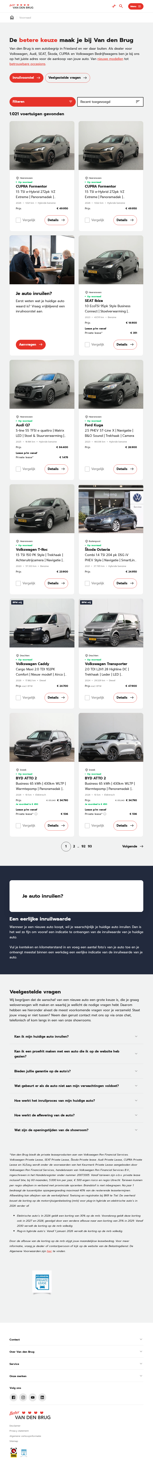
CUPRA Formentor (31, 186)
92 (83, 846)
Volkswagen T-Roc (32, 549)
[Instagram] (23, 1397)
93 (90, 846)
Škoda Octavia (97, 549)
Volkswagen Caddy (32, 664)
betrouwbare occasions (27, 63)
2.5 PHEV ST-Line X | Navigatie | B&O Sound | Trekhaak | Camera (109, 433)
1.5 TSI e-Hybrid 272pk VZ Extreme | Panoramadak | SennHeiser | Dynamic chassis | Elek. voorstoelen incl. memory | (40, 199)
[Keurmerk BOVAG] (14, 1452)
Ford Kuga (94, 425)
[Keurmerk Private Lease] (24, 1452)
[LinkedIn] (42, 1397)
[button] (132, 846)
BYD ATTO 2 (26, 778)
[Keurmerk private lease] (42, 1283)
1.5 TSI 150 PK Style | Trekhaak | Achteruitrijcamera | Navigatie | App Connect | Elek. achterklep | (40, 560)
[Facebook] (14, 1397)
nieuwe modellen (110, 58)
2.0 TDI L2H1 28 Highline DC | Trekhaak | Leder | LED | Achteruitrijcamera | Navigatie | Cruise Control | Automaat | (108, 677)
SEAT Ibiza (94, 301)
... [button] (78, 846)
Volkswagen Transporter (106, 664)
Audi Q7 (23, 425)
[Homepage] (12, 17)
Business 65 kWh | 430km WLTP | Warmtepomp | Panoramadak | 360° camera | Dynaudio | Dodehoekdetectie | (41, 791)
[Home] (21, 6)
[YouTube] (33, 1397)
